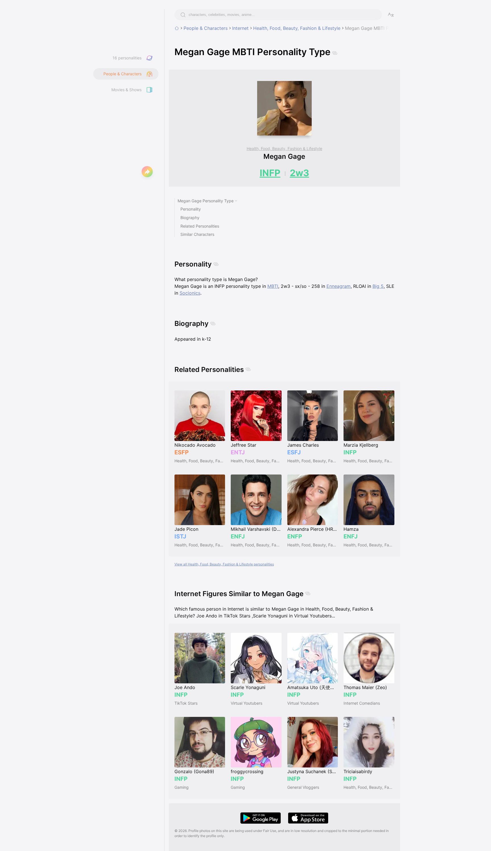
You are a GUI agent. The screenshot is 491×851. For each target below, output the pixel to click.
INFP (270, 172)
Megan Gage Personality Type (206, 200)
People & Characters (206, 28)
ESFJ (294, 452)
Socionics (190, 293)
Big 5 (378, 286)
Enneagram (338, 286)
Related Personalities (199, 226)
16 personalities (127, 57)
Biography (189, 217)
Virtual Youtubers (246, 703)
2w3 (299, 172)
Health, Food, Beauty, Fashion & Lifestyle (296, 28)
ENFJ (238, 536)
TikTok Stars (185, 703)
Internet (240, 28)
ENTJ (238, 452)
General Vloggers (303, 787)
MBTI (272, 286)
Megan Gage (284, 156)
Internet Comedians (362, 703)
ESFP (181, 452)
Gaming (181, 787)
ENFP (294, 536)
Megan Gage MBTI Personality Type (383, 28)
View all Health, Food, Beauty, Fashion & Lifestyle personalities (224, 564)
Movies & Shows (126, 89)
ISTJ (180, 536)
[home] (176, 28)
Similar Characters (197, 234)
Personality (190, 209)
